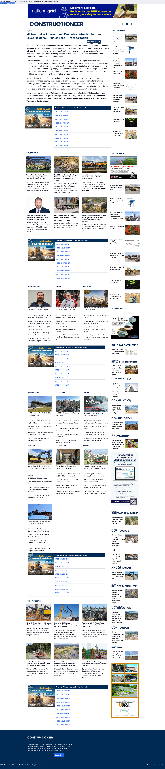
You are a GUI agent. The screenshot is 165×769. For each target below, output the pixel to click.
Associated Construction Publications (18, 765)
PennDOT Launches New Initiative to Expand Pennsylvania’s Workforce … (68, 423)
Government (60, 392)
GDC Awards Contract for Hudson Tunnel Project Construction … (39, 316)
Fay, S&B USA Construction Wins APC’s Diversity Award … (39, 439)
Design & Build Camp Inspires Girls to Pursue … (95, 428)
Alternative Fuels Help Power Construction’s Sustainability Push (118, 63)
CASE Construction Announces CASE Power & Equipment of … (38, 477)
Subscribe (59, 755)
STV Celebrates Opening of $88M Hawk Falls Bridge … (39, 328)
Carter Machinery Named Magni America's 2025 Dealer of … (39, 497)
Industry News (32, 153)
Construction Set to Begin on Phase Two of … (96, 316)
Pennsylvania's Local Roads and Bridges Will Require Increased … (95, 433)
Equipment (32, 445)
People (58, 286)
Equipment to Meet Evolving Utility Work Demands (117, 255)
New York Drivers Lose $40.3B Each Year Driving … (94, 414)
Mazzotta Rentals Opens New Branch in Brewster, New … (93, 481)
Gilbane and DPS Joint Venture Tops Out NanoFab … (38, 536)
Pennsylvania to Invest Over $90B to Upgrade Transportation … (96, 322)
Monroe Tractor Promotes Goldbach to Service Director (38, 309)
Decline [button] (2, 3)
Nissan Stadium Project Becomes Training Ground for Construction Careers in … (118, 444)
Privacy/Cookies (159, 765)
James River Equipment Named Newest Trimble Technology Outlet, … (40, 468)
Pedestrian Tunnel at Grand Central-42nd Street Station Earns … (40, 433)
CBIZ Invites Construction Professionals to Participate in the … (96, 422)
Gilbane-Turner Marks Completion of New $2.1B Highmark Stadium (39, 322)
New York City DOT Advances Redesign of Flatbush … (66, 441)
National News (119, 30)
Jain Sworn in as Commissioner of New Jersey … (67, 322)
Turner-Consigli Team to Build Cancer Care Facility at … (66, 467)
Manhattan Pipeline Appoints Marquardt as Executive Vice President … (65, 329)
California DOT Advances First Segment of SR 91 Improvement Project (117, 370)
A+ (130, 24)
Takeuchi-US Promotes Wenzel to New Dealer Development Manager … (68, 337)
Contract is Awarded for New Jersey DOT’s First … (68, 436)
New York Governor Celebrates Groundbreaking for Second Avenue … (40, 341)
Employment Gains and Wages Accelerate (118, 85)
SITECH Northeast (62, 119)
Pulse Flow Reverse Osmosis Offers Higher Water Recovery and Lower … (118, 559)
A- (124, 24)
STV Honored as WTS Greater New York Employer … (40, 428)
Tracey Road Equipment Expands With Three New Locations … (95, 486)
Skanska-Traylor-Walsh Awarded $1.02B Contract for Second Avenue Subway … (96, 337)
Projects (87, 286)
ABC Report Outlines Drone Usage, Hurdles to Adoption (117, 201)
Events (30, 500)
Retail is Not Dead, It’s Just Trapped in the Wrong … (118, 351)
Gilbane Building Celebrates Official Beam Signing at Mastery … (68, 492)
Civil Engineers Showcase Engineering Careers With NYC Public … (38, 543)
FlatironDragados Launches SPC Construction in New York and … (95, 475)
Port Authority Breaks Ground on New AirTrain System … (67, 486)
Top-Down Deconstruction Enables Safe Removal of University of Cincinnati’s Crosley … (117, 390)
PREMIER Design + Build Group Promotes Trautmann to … (38, 334)
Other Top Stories (33, 601)
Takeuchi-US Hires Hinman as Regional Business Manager (66, 309)
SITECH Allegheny (62, 112)
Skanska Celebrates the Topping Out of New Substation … (39, 522)
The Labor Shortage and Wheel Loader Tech (116, 187)
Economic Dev (61, 445)
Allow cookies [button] (10, 3)
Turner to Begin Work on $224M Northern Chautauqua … (67, 481)
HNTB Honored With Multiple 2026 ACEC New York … (39, 414)
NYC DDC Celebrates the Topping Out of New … (67, 414)
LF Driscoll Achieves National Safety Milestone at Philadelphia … (96, 439)
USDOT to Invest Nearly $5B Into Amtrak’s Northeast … (67, 430)
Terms (149, 765)
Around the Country (120, 308)
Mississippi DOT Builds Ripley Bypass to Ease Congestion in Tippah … (117, 410)
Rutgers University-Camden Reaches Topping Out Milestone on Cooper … (95, 329)
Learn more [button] (54, 1)
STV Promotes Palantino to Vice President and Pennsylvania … (66, 316)
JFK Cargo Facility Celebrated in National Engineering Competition (39, 422)
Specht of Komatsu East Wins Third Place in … (40, 483)
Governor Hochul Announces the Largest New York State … (39, 550)
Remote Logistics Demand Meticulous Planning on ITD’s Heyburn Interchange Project (117, 597)
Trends (86, 392)
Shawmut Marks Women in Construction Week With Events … (39, 530)
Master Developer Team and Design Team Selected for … (96, 309)
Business (86, 445)
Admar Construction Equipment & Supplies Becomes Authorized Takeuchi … (39, 490)
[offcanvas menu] (133, 24)
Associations (33, 392)
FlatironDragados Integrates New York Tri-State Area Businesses (95, 492)
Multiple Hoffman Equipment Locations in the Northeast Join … (95, 467)
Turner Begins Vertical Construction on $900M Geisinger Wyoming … (68, 475)
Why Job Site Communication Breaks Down (118, 133)
